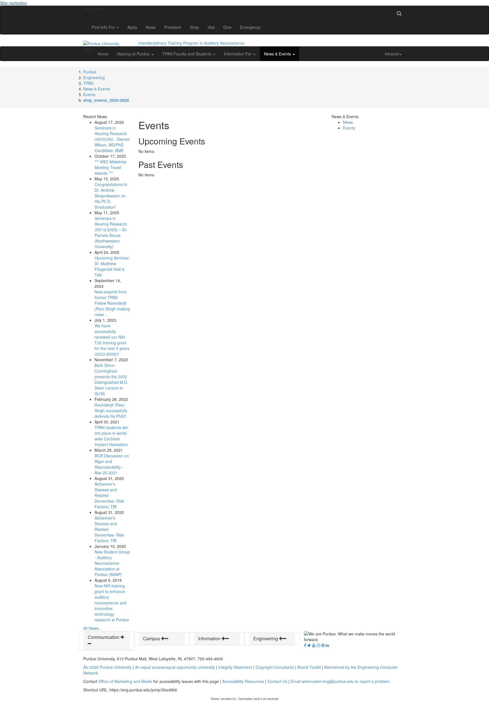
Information (210, 638)
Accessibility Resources (243, 681)
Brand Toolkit (309, 667)
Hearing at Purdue (134, 54)
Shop (194, 27)
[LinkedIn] (327, 645)
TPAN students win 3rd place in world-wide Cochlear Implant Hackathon (111, 436)
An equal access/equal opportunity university (175, 667)
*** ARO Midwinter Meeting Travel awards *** (111, 167)
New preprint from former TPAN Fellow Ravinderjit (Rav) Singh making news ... (112, 303)
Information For (238, 54)
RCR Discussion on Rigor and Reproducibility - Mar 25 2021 (112, 464)
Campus (152, 638)
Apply (132, 27)
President (172, 27)
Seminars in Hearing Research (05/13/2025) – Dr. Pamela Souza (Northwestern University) (111, 232)
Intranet (392, 54)
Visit (211, 27)
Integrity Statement (235, 667)
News (151, 27)
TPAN (88, 83)
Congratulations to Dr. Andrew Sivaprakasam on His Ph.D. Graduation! (111, 195)
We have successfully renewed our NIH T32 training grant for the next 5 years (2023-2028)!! (112, 340)
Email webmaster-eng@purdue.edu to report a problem (340, 681)
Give (227, 27)
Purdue (89, 72)
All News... (92, 628)
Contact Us (277, 681)
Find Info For (104, 27)
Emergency (250, 27)
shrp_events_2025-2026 (106, 100)
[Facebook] (305, 645)
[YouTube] (314, 645)
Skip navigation (13, 3)
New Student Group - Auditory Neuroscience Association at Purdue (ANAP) (112, 563)
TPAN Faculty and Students (187, 54)
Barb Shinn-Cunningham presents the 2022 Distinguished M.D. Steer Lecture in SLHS (111, 379)
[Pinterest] (323, 645)
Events (89, 94)
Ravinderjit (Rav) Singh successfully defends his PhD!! (111, 410)
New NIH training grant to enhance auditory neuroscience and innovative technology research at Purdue (112, 602)
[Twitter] (309, 645)
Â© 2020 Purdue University (107, 667)
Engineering (94, 77)
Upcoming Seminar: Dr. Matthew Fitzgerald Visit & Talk (112, 266)
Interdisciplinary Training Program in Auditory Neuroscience (191, 43)
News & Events (278, 54)
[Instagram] (318, 645)
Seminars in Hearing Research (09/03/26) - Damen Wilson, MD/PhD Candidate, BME (112, 139)
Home (103, 54)
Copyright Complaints (275, 667)
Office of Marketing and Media (125, 681)
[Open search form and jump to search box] (399, 13)
